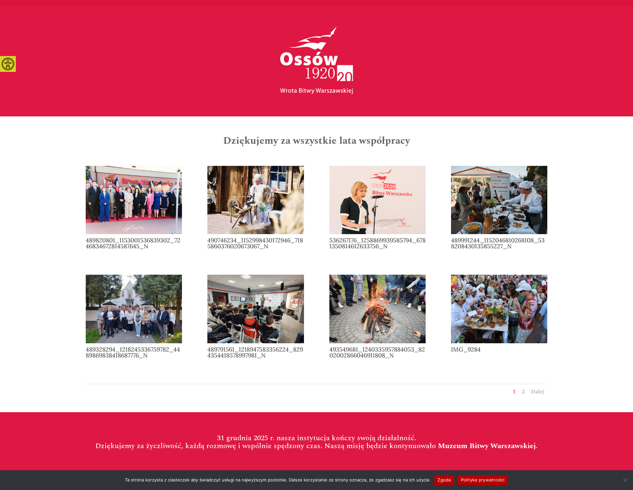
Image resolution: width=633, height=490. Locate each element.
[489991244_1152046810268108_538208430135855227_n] (499, 232)
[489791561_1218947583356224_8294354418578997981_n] (255, 342)
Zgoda (444, 479)
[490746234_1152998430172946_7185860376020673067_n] (255, 232)
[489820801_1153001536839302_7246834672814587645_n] (134, 232)
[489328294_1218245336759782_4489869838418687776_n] (134, 342)
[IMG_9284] (499, 342)
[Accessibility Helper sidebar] (8, 64)
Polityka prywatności (483, 479)
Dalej (537, 392)
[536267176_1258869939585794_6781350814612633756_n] (377, 232)
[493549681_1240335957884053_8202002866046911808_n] (377, 342)
